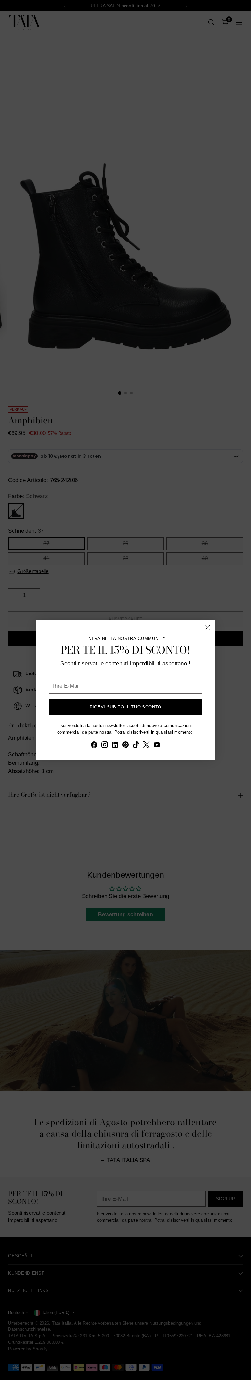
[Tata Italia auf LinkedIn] (115, 746)
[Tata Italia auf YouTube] (157, 746)
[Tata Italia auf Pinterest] (125, 746)
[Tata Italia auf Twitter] (146, 746)
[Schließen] (208, 627)
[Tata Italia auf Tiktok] (136, 746)
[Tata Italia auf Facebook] (94, 746)
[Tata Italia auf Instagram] (105, 746)
